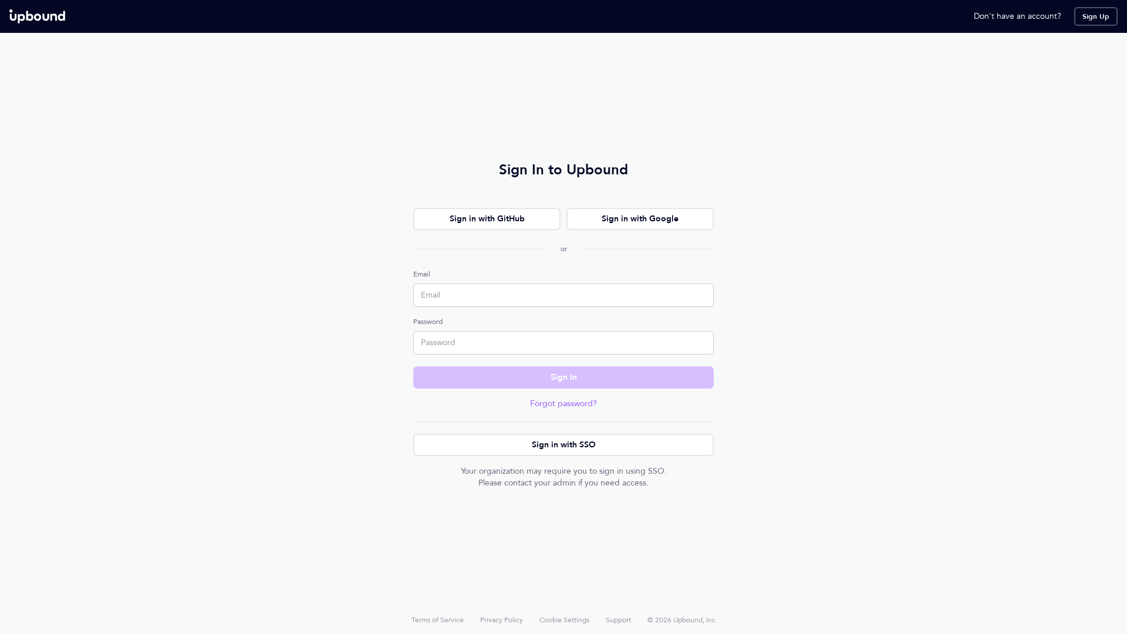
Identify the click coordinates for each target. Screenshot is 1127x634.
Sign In (564, 377)
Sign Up (1095, 16)
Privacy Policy (501, 620)
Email (421, 274)
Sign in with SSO (564, 444)
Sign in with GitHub (487, 218)
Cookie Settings (564, 620)
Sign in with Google (640, 218)
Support (618, 620)
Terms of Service (437, 620)
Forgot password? (563, 403)
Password (428, 321)
